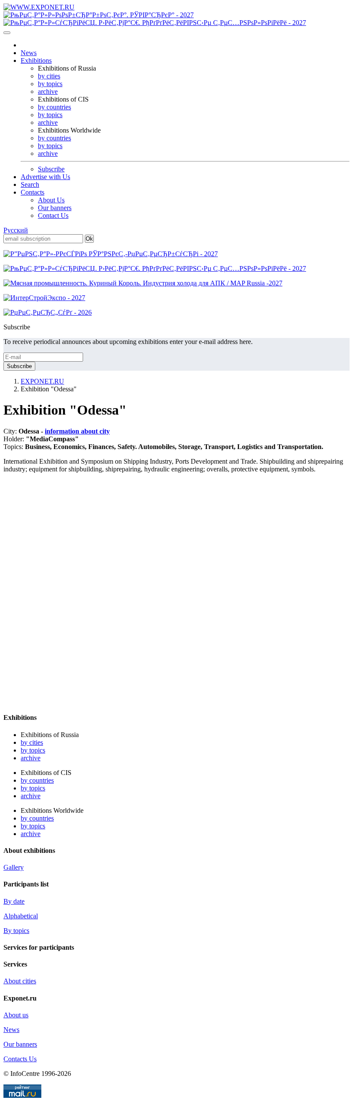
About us (15, 1015)
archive (48, 91)
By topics (16, 930)
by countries (54, 107)
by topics (50, 83)
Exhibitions (36, 60)
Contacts (32, 192)
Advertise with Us (45, 176)
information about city (77, 431)
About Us (51, 200)
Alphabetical (20, 916)
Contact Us (53, 215)
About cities (19, 981)
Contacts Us (20, 1059)
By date (14, 901)
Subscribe (51, 169)
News (29, 52)
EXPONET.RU (42, 381)
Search (30, 184)
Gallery (13, 867)
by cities (49, 76)
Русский (15, 230)
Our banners (54, 207)
